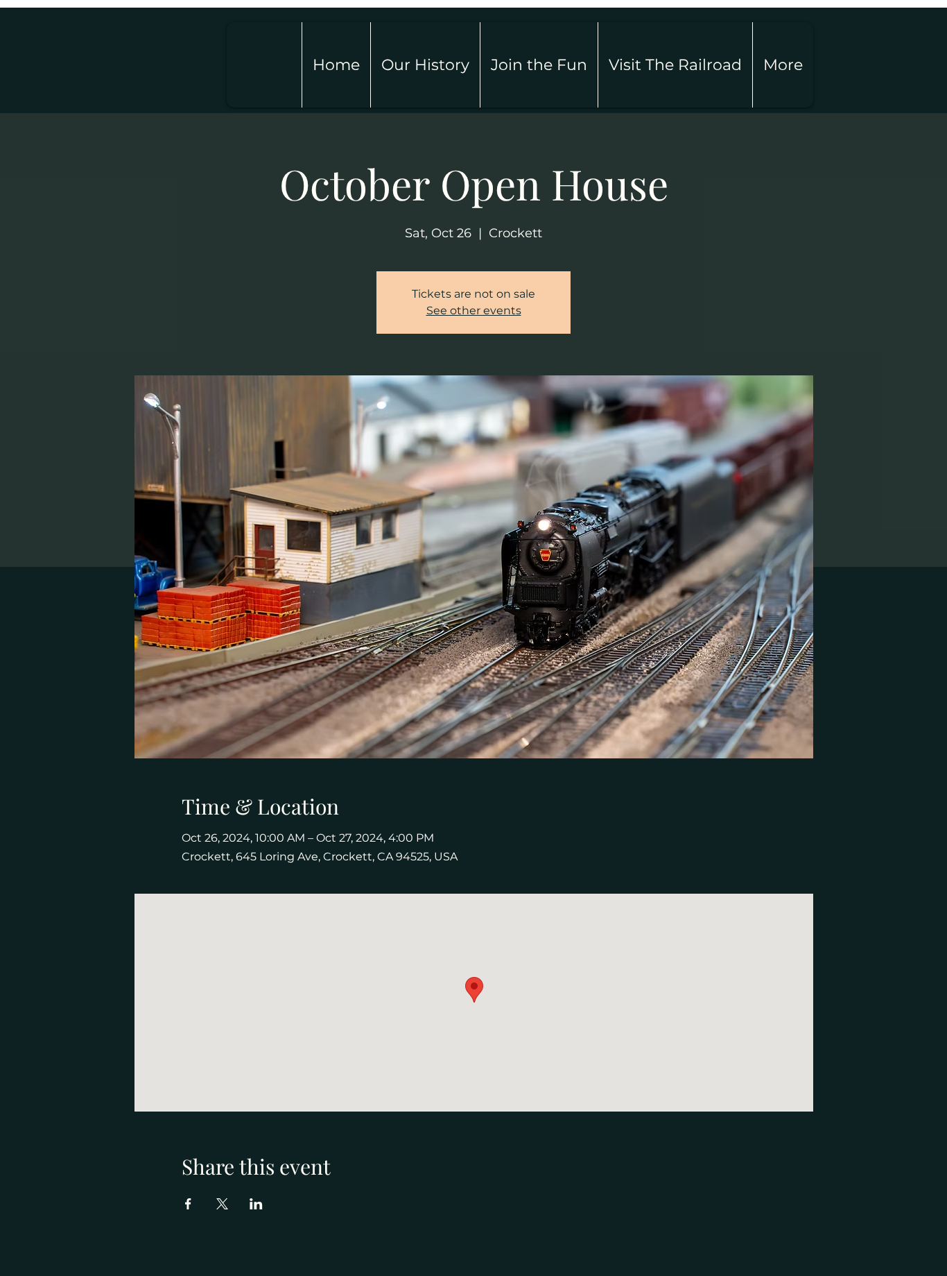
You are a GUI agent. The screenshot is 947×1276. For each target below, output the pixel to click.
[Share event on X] (222, 1203)
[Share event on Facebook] (188, 1203)
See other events (473, 310)
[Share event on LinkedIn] (256, 1203)
